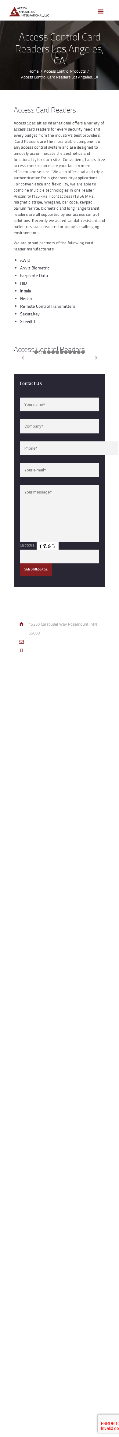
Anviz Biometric (35, 268)
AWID (25, 260)
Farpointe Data (34, 275)
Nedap (26, 298)
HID (23, 283)
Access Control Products (65, 71)
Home (33, 71)
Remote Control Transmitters (47, 306)
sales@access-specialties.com (56, 642)
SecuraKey (30, 314)
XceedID (27, 321)
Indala (25, 291)
